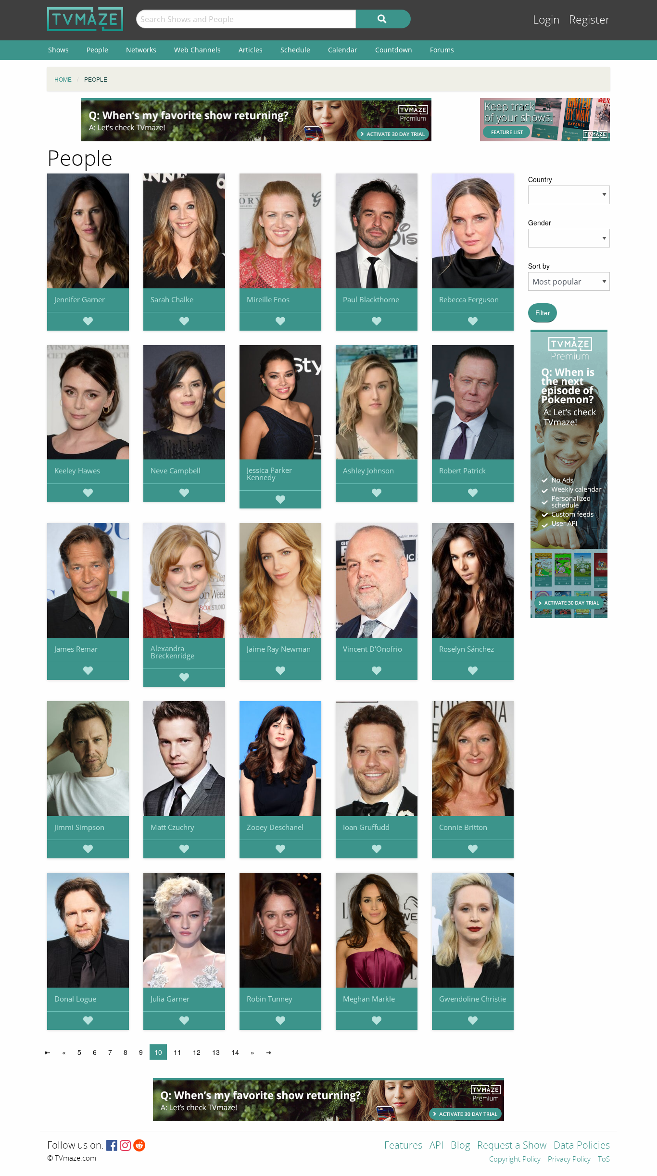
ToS (604, 1160)
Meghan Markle (369, 998)
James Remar (76, 649)
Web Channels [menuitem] (197, 49)
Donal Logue (75, 998)
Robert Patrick (462, 470)
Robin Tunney (269, 998)
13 (216, 1052)
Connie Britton (463, 827)
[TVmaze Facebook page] (111, 1146)
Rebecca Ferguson (469, 299)
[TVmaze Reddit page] (139, 1146)
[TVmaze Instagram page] (125, 1146)
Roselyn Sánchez (466, 649)
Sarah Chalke (172, 299)
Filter (542, 312)
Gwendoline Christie (472, 998)
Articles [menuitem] (251, 49)
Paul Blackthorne (371, 299)
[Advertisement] (256, 119)
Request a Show (511, 1146)
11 (177, 1052)
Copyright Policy (515, 1160)
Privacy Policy (569, 1160)
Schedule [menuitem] (295, 49)
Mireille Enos (268, 299)
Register (589, 19)
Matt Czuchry (172, 827)
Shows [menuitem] (58, 49)
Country (540, 179)
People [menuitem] (97, 49)
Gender (539, 222)
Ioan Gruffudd (366, 827)
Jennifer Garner (79, 299)
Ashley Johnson (368, 470)
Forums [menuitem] (442, 49)
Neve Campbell (176, 470)
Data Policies (582, 1146)
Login (546, 19)
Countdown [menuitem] (393, 49)
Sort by (539, 266)
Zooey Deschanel (275, 827)
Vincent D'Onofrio (372, 649)
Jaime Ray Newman (279, 649)
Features (403, 1146)
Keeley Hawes (77, 470)
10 (158, 1052)
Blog (460, 1146)
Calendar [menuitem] (342, 49)
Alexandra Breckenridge (172, 652)
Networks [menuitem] (141, 49)
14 (235, 1052)
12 (197, 1052)
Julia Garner (170, 998)
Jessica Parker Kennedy (269, 473)
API (436, 1146)
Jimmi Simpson (79, 827)
